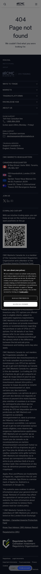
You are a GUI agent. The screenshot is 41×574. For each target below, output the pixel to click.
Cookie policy (23, 292)
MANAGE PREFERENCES (20, 298)
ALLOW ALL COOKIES (20, 304)
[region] (20, 287)
